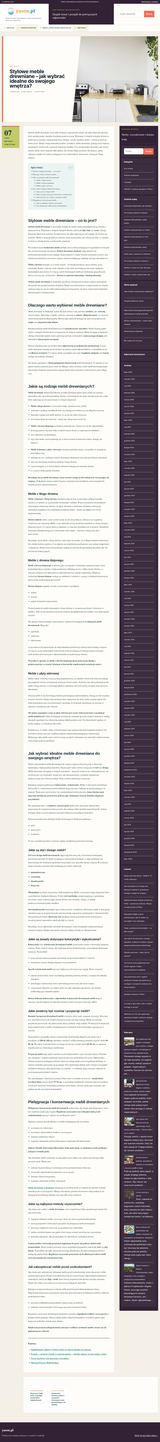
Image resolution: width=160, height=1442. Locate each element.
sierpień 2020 (129, 708)
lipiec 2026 (128, 372)
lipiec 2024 (128, 461)
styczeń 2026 (129, 406)
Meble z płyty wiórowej (44, 186)
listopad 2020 (129, 688)
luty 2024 (127, 482)
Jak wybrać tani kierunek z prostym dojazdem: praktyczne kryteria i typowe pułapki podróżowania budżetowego (138, 942)
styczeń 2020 (129, 749)
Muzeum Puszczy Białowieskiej (44, 1362)
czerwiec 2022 (129, 591)
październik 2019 (130, 770)
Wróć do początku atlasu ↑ (146, 1436)
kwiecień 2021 (129, 653)
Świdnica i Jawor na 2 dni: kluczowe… (138, 268)
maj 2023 (127, 537)
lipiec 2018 (128, 859)
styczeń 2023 (129, 564)
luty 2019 (127, 825)
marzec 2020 (129, 735)
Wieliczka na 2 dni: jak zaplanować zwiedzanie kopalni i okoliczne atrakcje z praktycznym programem (138, 1017)
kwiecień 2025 (129, 434)
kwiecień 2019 (129, 811)
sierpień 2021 (129, 626)
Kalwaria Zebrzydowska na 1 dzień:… (138, 230)
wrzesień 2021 (129, 619)
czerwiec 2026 (129, 379)
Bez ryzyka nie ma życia (133, 341)
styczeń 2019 (129, 831)
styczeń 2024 (129, 489)
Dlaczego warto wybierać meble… (45, 174)
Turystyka (10, 28)
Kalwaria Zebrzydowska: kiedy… (136, 247)
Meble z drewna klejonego (45, 183)
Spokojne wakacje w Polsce (134, 994)
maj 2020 (127, 722)
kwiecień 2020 (129, 729)
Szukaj (149, 14)
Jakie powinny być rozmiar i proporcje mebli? (52, 197)
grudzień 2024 (129, 441)
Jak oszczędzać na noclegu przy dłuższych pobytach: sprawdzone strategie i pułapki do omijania (136, 889)
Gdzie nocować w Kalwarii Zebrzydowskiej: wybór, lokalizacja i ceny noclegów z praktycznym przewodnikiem (138, 1272)
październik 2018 (130, 852)
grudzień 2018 (129, 838)
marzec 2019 (129, 818)
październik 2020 (130, 694)
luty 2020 (127, 742)
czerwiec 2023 (129, 530)
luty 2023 (127, 557)
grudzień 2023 (129, 495)
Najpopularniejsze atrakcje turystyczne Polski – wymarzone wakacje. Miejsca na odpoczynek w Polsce (138, 903)
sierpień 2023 (129, 516)
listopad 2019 (129, 763)
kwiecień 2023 (129, 543)
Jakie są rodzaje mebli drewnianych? (46, 177)
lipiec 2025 (128, 420)
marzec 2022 (129, 605)
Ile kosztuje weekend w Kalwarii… (136, 213)
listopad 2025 (129, 413)
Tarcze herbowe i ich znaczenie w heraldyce (50, 1358)
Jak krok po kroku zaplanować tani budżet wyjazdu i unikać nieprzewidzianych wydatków (137, 966)
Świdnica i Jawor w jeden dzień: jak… (138, 275)
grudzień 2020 (129, 681)
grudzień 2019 (129, 756)
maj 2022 (127, 598)
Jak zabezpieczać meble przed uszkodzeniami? (52, 206)
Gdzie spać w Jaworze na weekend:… (138, 254)
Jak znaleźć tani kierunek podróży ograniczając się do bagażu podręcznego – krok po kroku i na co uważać (138, 1126)
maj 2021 (127, 646)
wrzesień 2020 (129, 701)
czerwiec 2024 (129, 468)
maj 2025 (127, 427)
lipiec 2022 (128, 585)
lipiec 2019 (128, 790)
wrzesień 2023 (129, 509)
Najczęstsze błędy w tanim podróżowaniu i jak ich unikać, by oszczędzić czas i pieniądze (136, 917)
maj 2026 (127, 386)
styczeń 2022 (129, 612)
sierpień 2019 (129, 783)
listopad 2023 (129, 502)
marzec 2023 (129, 550)
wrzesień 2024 (129, 454)
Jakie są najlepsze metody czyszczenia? (49, 203)
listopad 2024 (129, 447)
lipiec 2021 (128, 633)
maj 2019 (127, 804)
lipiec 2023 (128, 523)
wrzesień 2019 (129, 777)
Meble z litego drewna (44, 180)
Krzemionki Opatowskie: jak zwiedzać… (138, 206)
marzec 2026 (129, 400)
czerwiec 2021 (129, 639)
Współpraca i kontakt (149, 1)
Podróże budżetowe (28, 28)
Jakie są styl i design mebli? (46, 192)
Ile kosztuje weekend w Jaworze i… (137, 261)
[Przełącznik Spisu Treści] (69, 168)
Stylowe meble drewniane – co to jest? (47, 171)
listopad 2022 (129, 578)
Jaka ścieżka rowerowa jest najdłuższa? (139, 291)
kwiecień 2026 (129, 393)
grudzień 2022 (129, 571)
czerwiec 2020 (129, 715)
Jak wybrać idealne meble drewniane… (47, 189)
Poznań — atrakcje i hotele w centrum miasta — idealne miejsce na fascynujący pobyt (69, 1354)
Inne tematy (82, 28)
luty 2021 (127, 667)
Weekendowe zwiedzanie (133, 331)
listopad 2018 (129, 845)
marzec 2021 (129, 660)
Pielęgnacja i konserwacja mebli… (45, 200)
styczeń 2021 (129, 674)
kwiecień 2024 (129, 475)
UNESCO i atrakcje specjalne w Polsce (56, 28)
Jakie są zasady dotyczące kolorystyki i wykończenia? (54, 194)
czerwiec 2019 (129, 797)
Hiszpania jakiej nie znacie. (134, 301)
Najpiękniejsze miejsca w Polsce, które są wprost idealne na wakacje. (61, 1349)
